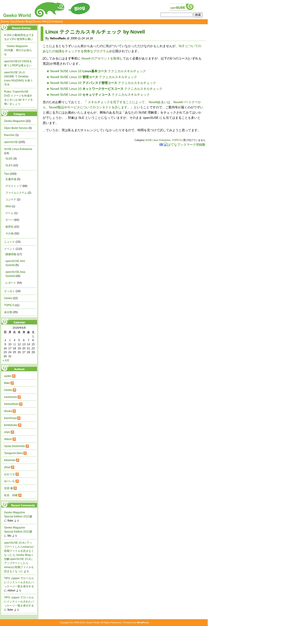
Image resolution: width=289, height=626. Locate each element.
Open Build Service (16, 128)
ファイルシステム (16, 192)
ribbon (8, 439)
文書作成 (10, 179)
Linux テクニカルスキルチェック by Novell (95, 32)
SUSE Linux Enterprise (157, 140)
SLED (9, 158)
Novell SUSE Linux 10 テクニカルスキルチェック (98, 71)
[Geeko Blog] (24, 21)
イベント (9, 248)
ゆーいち (9, 481)
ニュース (9, 241)
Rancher (9, 135)
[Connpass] (56, 21)
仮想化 (9, 226)
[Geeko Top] (8, 21)
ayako (8, 376)
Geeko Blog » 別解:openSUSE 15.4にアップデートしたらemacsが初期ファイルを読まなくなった (19, 563)
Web (8, 206)
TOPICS (176, 140)
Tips (6, 173)
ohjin (7, 432)
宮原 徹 (8, 488)
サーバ (9, 219)
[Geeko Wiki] (40, 21)
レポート (10, 282)
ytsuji (7, 467)
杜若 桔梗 (11, 495)
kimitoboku (10, 425)
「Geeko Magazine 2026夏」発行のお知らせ (18, 50)
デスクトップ (13, 186)
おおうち (9, 474)
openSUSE (11, 142)
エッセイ (9, 291)
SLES (8, 165)
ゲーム (9, 213)
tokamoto (9, 460)
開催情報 (10, 254)
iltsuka (8, 411)
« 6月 (6, 360)
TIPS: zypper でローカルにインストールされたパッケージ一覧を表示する (19, 582)
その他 (9, 233)
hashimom (10, 397)
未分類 (8, 312)
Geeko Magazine (14, 121)
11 (14, 344)
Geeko (8, 298)
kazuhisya (10, 418)
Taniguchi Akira (13, 453)
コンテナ (10, 199)
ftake (7, 383)
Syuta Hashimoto (14, 446)
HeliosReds (11, 404)
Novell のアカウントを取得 (101, 58)
